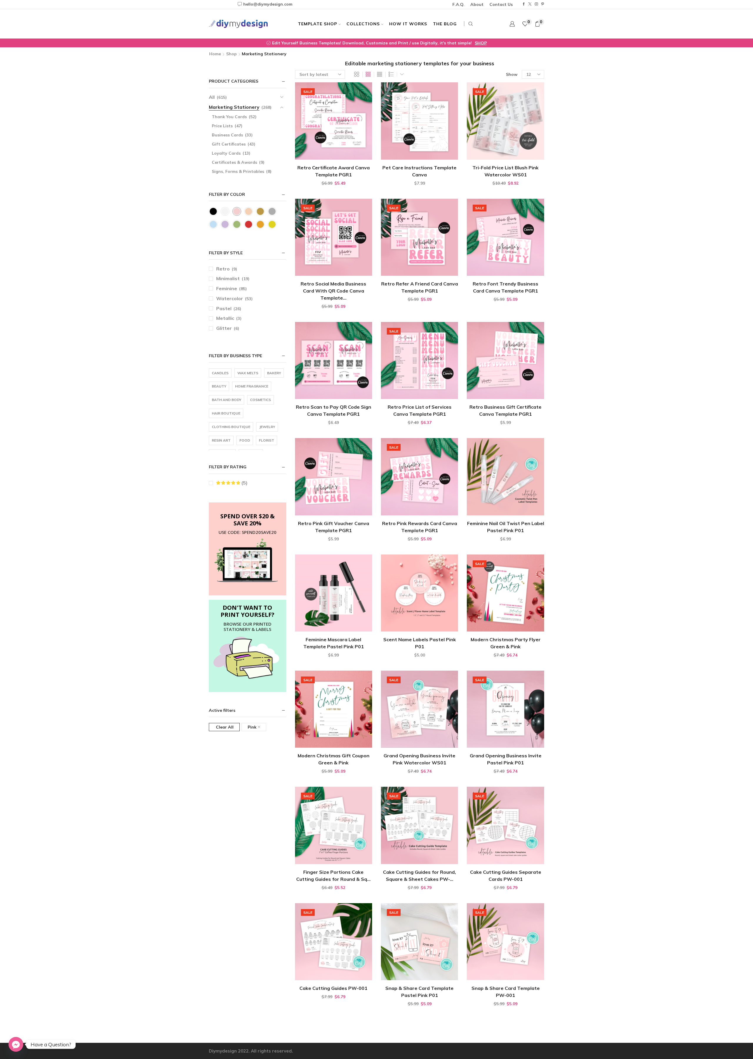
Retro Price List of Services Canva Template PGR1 (420, 410)
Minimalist (228, 278)
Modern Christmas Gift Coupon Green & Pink (333, 759)
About (477, 4)
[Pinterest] (542, 4)
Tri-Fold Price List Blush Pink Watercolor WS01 (505, 171)
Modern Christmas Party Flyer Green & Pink (506, 643)
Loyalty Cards (226, 153)
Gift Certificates (229, 144)
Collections (363, 23)
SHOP (453, 43)
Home (215, 53)
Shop (231, 53)
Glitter (224, 328)
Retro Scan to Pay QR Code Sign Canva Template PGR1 (333, 410)
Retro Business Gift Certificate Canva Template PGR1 (505, 410)
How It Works (408, 23)
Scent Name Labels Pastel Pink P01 (419, 643)
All (212, 97)
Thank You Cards (229, 116)
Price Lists (222, 125)
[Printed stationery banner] (247, 658)
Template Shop (317, 23)
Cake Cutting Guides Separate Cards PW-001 (505, 875)
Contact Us (501, 4)
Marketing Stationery (234, 107)
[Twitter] (530, 4)
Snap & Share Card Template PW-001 (506, 991)
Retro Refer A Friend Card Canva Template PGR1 (419, 287)
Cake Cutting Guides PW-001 (333, 988)
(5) (244, 483)
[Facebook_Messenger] (16, 1044)
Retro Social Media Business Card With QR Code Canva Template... (333, 291)
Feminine (226, 288)
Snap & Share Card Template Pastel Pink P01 (419, 991)
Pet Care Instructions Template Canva (419, 171)
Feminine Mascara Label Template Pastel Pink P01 (333, 643)
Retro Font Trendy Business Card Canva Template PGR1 (505, 287)
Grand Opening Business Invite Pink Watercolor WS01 (419, 759)
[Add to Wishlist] (355, 150)
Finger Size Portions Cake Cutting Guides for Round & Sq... (333, 875)
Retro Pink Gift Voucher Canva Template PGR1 (333, 526)
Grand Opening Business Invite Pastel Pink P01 (506, 759)
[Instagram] (536, 4)
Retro (223, 269)
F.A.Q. (458, 4)
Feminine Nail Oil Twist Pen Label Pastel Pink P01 (505, 526)
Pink (252, 727)
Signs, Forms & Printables (238, 171)
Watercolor (229, 298)
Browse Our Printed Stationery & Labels (247, 626)
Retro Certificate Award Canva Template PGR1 (333, 171)
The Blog (445, 23)
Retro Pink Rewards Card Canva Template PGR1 (419, 526)
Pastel (223, 308)
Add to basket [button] (333, 150)
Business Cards (227, 135)
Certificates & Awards (234, 162)
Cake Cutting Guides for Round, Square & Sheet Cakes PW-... (419, 875)
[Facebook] (523, 4)
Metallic (225, 318)
